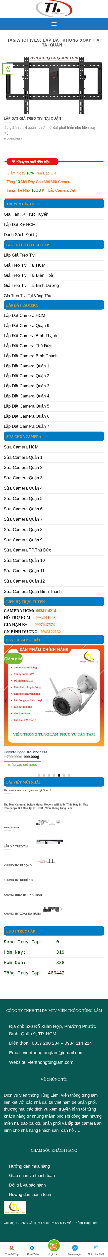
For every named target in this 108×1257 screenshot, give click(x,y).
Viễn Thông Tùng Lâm (82, 1223)
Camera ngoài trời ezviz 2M (25, 752)
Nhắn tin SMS (96, 1254)
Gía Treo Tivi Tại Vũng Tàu (27, 295)
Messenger (75, 1254)
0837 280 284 (46, 1043)
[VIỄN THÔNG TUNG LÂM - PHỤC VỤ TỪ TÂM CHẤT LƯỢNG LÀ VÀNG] (54, 9)
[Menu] (54, 24)
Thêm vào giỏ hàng (22, 765)
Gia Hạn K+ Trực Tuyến (26, 214)
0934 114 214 (78, 1043)
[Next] (101, 711)
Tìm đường (12, 1254)
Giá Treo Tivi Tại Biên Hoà (28, 275)
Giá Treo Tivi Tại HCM (24, 265)
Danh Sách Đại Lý (21, 234)
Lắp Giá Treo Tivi (20, 255)
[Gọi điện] (54, 1246)
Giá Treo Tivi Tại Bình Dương (31, 285)
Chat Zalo (33, 1254)
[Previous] (6, 711)
